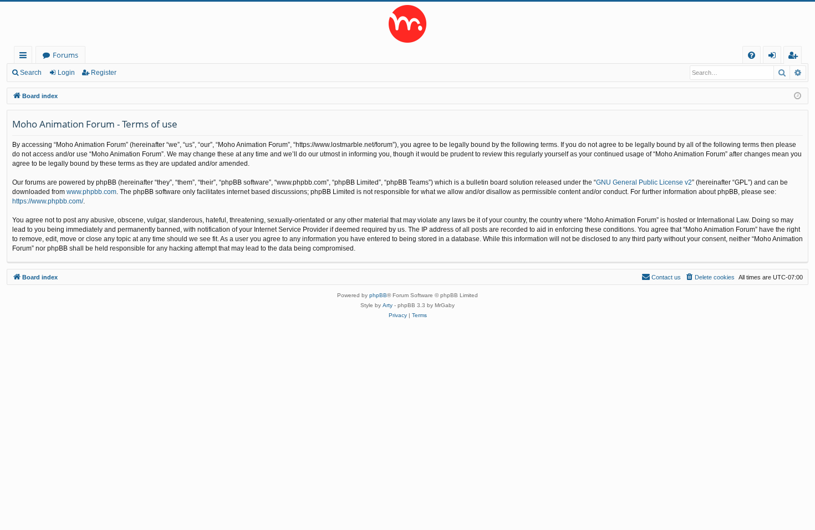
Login (66, 73)
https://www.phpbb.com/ (47, 201)
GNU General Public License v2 (644, 182)
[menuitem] (751, 55)
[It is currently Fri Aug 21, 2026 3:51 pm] (797, 96)
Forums (65, 55)
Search (31, 73)
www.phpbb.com (91, 192)
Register (103, 73)
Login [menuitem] (774, 57)
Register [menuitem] (795, 57)
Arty (388, 305)
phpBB (378, 295)
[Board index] (407, 24)
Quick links (25, 57)
